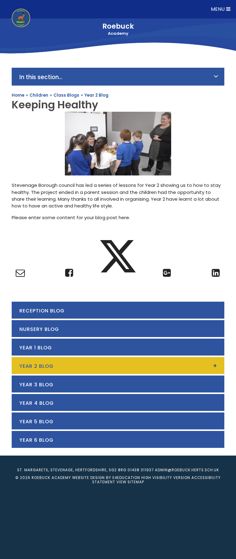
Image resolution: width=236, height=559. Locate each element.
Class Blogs (66, 95)
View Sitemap (130, 482)
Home (18, 95)
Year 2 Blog (96, 95)
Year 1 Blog (35, 347)
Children (39, 95)
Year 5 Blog (36, 421)
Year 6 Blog (36, 440)
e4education (126, 477)
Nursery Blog (39, 329)
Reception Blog (42, 310)
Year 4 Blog (36, 403)
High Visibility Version (165, 477)
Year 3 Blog (36, 384)
